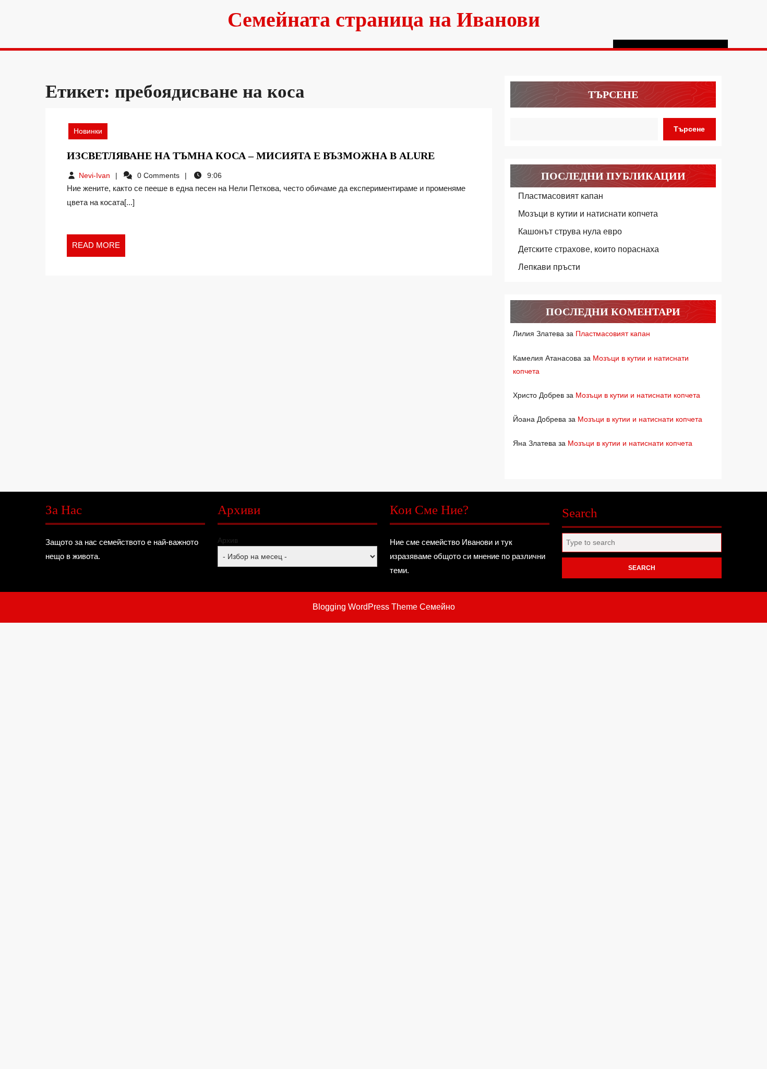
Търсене (613, 94)
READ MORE (98, 248)
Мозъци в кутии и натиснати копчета (588, 213)
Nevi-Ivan (94, 175)
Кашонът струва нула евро (570, 231)
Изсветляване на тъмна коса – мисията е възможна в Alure (251, 155)
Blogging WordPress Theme (365, 606)
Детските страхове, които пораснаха (588, 249)
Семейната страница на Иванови (383, 19)
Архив (228, 540)
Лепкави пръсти (549, 267)
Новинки (88, 131)
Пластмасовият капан (560, 196)
